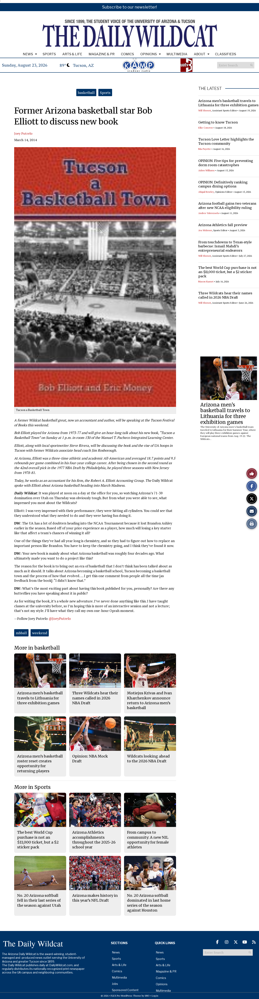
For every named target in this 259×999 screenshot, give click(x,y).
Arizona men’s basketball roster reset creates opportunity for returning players (40, 763)
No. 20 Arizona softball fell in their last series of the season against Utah (39, 900)
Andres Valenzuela (208, 213)
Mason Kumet (205, 281)
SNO (147, 995)
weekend (39, 632)
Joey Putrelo (23, 133)
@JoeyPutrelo (60, 618)
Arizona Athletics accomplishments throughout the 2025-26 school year (94, 839)
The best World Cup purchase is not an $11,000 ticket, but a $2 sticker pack (227, 272)
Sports (49, 54)
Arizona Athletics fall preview (222, 225)
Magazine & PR (102, 54)
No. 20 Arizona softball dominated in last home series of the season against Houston (149, 903)
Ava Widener (205, 230)
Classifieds (225, 54)
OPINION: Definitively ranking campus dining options (222, 184)
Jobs (115, 983)
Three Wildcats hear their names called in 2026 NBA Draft (225, 295)
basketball (86, 92)
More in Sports (32, 787)
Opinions (148, 54)
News (28, 54)
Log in (155, 995)
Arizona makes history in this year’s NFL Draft (95, 898)
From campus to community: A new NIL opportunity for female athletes (148, 839)
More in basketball (37, 648)
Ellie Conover (205, 127)
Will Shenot (204, 110)
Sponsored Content (125, 990)
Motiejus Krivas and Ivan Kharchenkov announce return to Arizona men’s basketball (149, 700)
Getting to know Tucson (218, 122)
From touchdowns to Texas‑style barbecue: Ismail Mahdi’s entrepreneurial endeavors (225, 246)
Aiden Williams (206, 170)
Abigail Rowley (206, 191)
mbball (21, 632)
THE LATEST (210, 88)
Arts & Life (72, 54)
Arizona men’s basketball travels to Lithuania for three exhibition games (228, 103)
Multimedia (177, 54)
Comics (127, 54)
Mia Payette (204, 148)
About (199, 54)
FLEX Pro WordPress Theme (126, 995)
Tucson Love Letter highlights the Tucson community (226, 141)
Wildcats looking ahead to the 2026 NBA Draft (148, 758)
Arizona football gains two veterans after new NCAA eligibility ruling (227, 205)
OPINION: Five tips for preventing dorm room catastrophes (225, 163)
